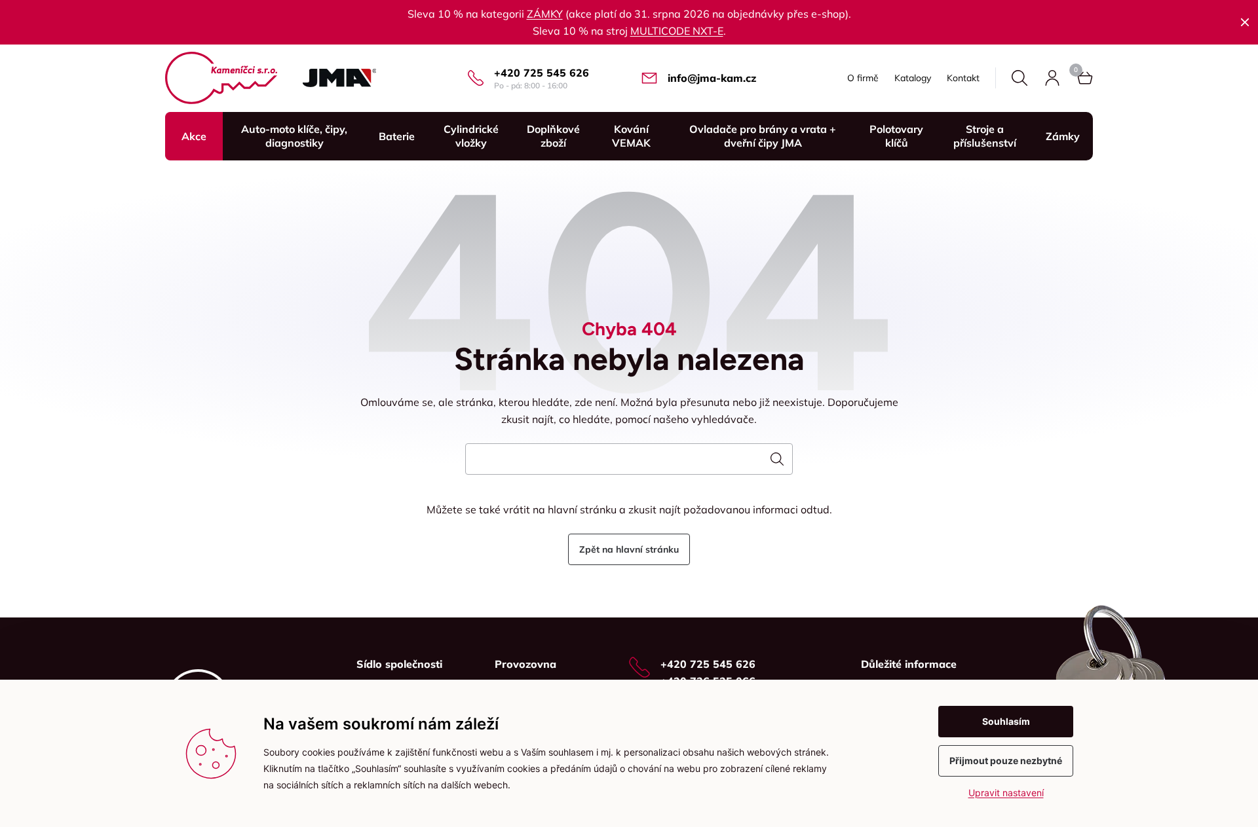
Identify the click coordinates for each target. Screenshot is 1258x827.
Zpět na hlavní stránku (629, 549)
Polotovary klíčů (896, 135)
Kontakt (963, 78)
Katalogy (912, 78)
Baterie (397, 136)
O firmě (863, 78)
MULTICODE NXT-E (676, 30)
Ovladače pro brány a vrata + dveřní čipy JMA (762, 135)
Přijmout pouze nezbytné (1005, 760)
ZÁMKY (545, 13)
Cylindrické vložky (471, 135)
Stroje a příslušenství (984, 135)
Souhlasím (1006, 721)
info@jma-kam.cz (712, 77)
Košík (1085, 78)
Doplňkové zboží (553, 135)
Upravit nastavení (1006, 792)
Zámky (1063, 136)
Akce (193, 136)
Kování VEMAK (631, 135)
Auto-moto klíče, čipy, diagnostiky (294, 135)
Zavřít (1245, 22)
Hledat (1019, 78)
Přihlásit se (1052, 78)
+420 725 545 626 (541, 72)
